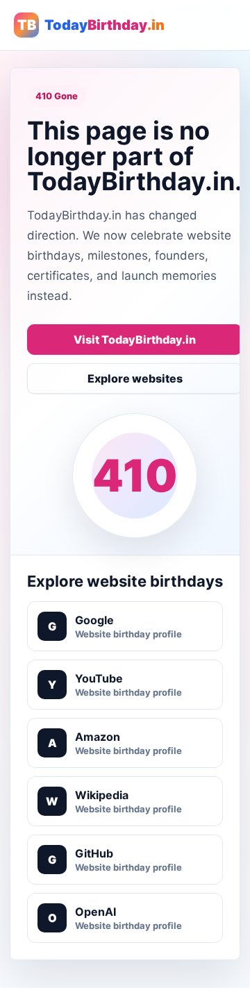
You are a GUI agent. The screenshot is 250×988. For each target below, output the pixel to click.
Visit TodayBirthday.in (135, 339)
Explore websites (135, 378)
